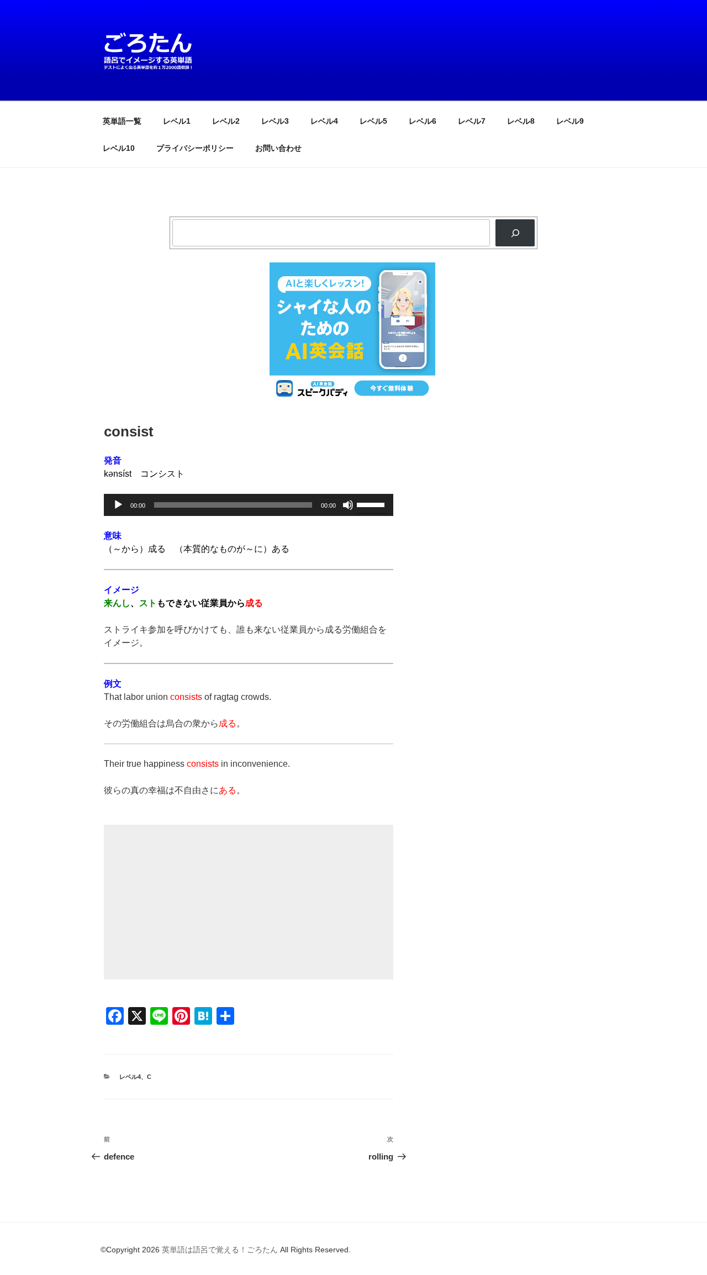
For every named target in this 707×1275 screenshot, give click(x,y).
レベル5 (373, 121)
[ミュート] (348, 504)
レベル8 (521, 121)
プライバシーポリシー (195, 148)
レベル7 (472, 121)
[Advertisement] (248, 902)
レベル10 (119, 148)
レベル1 (177, 121)
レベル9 (570, 121)
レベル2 (226, 121)
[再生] (118, 504)
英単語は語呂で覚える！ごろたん (220, 1249)
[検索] (515, 232)
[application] (248, 505)
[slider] (372, 504)
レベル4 (324, 121)
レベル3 (275, 121)
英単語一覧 (122, 121)
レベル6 (422, 121)
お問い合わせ (278, 148)
